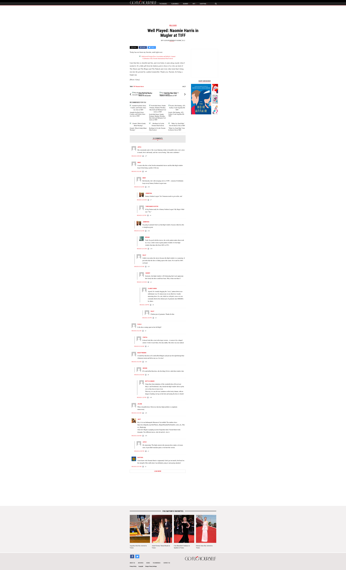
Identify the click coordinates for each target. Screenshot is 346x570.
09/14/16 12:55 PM (139, 451)
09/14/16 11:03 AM (142, 282)
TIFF (134, 86)
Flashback (175, 4)
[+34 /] (146, 231)
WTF (194, 4)
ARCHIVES (140, 563)
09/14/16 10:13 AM (136, 361)
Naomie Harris (140, 86)
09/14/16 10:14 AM (139, 346)
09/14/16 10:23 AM (136, 413)
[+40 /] (143, 171)
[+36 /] (146, 187)
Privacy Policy (133, 566)
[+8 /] (146, 374)
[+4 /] (148, 215)
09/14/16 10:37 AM (139, 266)
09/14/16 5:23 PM (141, 215)
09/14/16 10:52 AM (139, 374)
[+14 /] (143, 361)
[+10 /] (148, 397)
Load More (157, 471)
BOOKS (148, 563)
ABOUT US (132, 563)
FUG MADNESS (156, 563)
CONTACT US (166, 563)
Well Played (173, 25)
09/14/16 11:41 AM (142, 248)
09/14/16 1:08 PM (144, 304)
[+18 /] (148, 248)
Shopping (203, 4)
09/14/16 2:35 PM (147, 317)
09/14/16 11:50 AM (142, 200)
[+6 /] (150, 304)
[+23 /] (146, 266)
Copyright (140, 566)
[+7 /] (148, 200)
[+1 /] (146, 346)
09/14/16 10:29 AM (136, 435)
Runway (185, 4)
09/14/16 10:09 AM (136, 156)
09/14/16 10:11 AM (136, 171)
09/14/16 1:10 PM (141, 397)
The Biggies (163, 4)
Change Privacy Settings (151, 566)
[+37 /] (143, 156)
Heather (171, 40)
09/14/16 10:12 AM (139, 187)
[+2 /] (143, 466)
